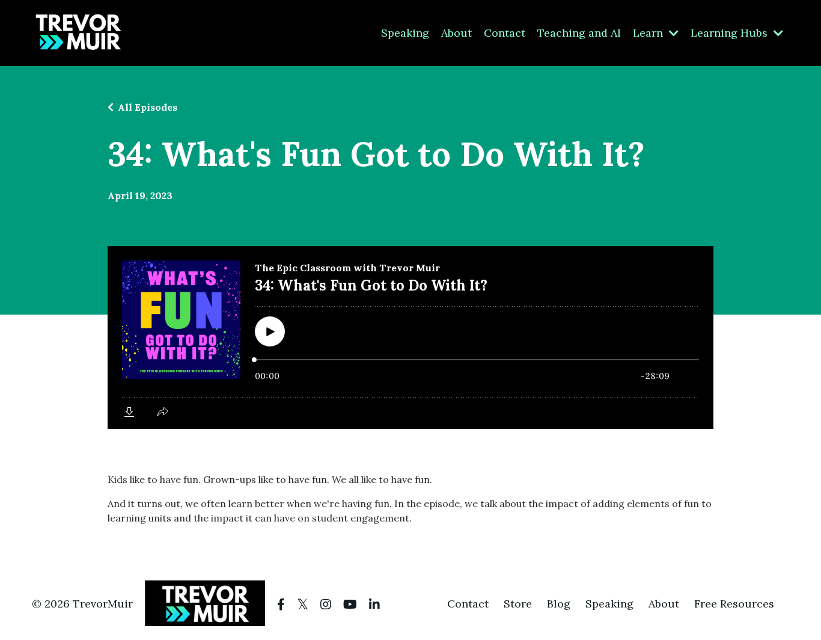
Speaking (405, 33)
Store (518, 604)
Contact (504, 33)
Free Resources (734, 604)
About (456, 33)
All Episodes (147, 107)
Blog (558, 604)
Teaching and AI (579, 33)
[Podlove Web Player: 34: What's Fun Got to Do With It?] (410, 337)
